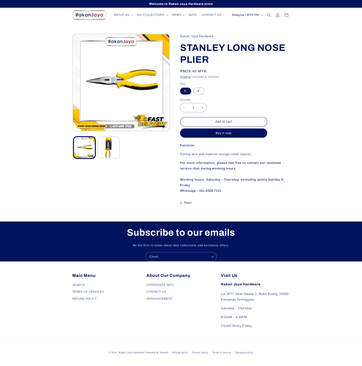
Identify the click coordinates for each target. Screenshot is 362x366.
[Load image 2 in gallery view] (108, 147)
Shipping (185, 77)
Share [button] (188, 202)
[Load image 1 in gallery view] (84, 147)
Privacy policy (200, 352)
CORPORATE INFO (160, 285)
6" (185, 90)
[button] (123, 15)
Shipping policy (244, 352)
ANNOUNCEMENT (159, 298)
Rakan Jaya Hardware (131, 352)
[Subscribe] (212, 256)
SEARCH (78, 285)
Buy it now (224, 133)
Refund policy (180, 352)
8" (198, 90)
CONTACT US (156, 291)
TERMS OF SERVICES (88, 291)
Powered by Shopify (156, 352)
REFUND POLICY (84, 298)
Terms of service (221, 352)
